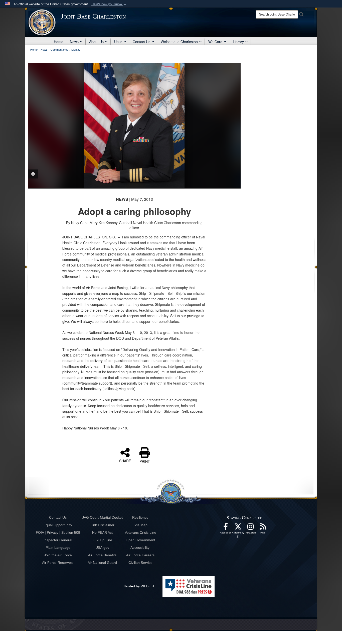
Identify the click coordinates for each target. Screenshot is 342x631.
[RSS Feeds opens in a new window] (263, 528)
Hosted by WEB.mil (139, 586)
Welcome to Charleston (179, 41)
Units (118, 41)
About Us (96, 41)
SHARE (125, 460)
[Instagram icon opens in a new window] (250, 528)
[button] (109, 4)
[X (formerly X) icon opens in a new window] (238, 528)
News (74, 41)
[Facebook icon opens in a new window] (225, 528)
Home (58, 41)
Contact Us (141, 41)
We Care (215, 41)
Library (238, 41)
